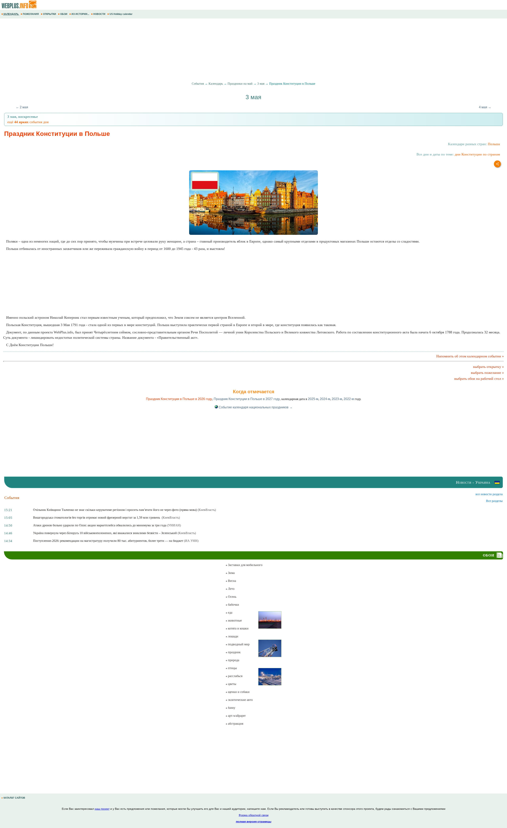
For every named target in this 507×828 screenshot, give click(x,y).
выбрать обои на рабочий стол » (479, 379)
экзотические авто (240, 699)
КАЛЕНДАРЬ (11, 14)
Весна (231, 580)
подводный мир (238, 644)
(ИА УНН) (191, 540)
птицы (232, 668)
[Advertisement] (119, 50)
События (198, 83)
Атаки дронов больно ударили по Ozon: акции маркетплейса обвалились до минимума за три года (99, 525)
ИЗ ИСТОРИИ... (80, 14)
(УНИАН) (174, 525)
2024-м (325, 399)
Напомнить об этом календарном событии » (470, 356)
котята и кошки (238, 628)
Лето (230, 588)
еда (229, 612)
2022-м (349, 399)
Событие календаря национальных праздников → (255, 407)
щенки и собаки (238, 692)
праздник (234, 652)
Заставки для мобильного (244, 565)
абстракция (235, 723)
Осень (231, 596)
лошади (232, 636)
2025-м (313, 399)
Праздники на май (240, 83)
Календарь (216, 83)
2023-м (337, 399)
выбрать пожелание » (487, 373)
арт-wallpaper (236, 715)
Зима (231, 573)
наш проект (102, 808)
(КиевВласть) (207, 509)
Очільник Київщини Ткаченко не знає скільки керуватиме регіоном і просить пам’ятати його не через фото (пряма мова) (115, 509)
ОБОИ (64, 14)
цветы (231, 684)
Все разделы (494, 501)
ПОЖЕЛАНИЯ (30, 14)
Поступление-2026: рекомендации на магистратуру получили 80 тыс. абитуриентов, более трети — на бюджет (108, 540)
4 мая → (485, 107)
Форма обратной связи (254, 815)
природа (233, 660)
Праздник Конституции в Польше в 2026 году (179, 399)
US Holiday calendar (121, 14)
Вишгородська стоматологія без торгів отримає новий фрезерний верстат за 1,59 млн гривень (97, 517)
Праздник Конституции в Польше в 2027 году (247, 399)
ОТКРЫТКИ (49, 14)
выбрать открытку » (488, 367)
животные (234, 620)
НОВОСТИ (99, 14)
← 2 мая (22, 107)
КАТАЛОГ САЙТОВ (14, 797)
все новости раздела (489, 494)
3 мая (260, 83)
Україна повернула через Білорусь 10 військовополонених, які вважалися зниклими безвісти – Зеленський (105, 533)
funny (231, 707)
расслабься (234, 676)
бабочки (233, 604)
